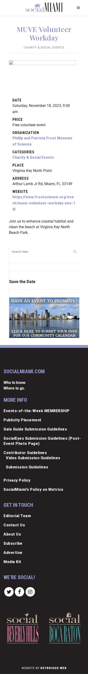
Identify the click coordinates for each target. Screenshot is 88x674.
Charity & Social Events (44, 47)
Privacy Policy (17, 480)
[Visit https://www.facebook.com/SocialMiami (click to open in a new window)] (19, 591)
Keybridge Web (53, 668)
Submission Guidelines (27, 467)
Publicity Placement (23, 420)
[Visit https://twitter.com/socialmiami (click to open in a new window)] (9, 591)
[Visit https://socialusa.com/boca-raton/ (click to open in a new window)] (65, 628)
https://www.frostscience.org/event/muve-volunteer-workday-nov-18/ (43, 203)
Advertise (13, 552)
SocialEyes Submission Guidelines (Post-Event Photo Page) (42, 441)
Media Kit (12, 562)
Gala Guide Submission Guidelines (35, 429)
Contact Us (14, 525)
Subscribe (13, 543)
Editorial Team (17, 516)
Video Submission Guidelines (33, 458)
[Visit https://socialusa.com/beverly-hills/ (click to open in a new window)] (22, 628)
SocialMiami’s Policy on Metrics (33, 489)
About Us (12, 534)
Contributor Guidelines (25, 453)
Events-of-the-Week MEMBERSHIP (37, 411)
